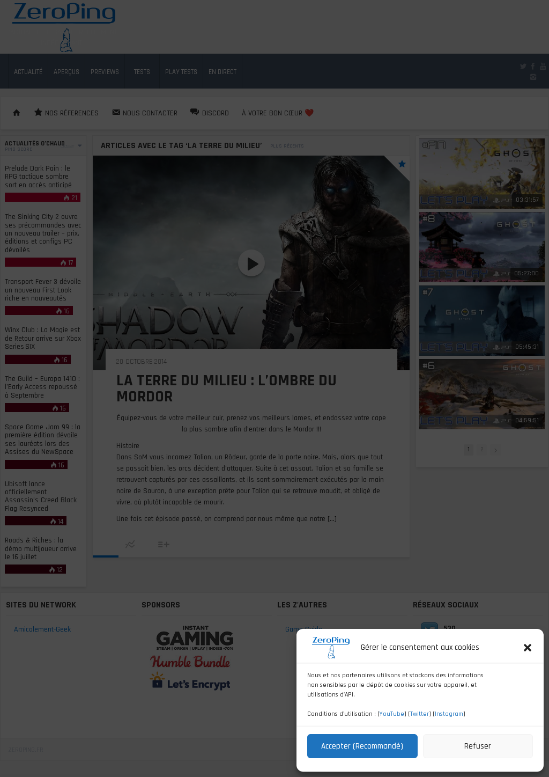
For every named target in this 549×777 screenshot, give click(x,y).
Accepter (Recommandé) (362, 746)
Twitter (419, 714)
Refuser (477, 746)
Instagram (449, 714)
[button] (527, 647)
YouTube (392, 714)
